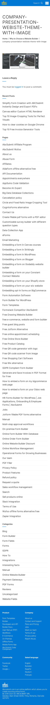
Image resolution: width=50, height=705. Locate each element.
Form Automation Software (16, 295)
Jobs (4, 409)
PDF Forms (8, 584)
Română (28, 666)
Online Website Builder (13, 575)
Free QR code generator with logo (20, 348)
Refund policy (9, 477)
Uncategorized (10, 594)
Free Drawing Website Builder (17, 314)
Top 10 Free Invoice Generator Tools (21, 129)
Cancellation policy (12, 198)
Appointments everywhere (16, 178)
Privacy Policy (9, 468)
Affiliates (6, 164)
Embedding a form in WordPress (19, 254)
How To (6, 555)
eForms (6, 235)
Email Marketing (10, 240)
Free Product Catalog (13, 343)
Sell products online (12, 497)
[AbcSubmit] (4, 3)
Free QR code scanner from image (20, 353)
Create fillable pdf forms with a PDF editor (24, 217)
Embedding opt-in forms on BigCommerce (24, 290)
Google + (5, 669)
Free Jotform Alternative (15, 329)
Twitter (5, 666)
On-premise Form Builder (15, 429)
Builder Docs (7, 627)
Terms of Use (9, 506)
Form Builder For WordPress (16, 300)
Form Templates (10, 305)
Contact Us (8, 212)
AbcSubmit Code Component (9, 648)
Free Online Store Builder (15, 339)
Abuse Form (8, 159)
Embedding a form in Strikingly (18, 249)
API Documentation (12, 173)
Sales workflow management (17, 487)
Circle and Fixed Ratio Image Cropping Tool (24, 202)
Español (28, 669)
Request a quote (10, 482)
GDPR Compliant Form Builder (17, 368)
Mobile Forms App (9, 644)
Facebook (6, 663)
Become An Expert (12, 188)
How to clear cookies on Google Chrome (23, 124)
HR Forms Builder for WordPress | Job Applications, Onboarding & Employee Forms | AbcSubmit (21, 401)
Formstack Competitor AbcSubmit (20, 310)
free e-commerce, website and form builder (24, 319)
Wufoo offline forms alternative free (20, 511)
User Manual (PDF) (9, 630)
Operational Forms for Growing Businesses (24, 453)
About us (7, 154)
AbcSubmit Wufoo (11, 149)
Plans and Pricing (32, 624)
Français (28, 675)
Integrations (8, 560)
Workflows (6, 633)
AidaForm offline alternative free (19, 168)
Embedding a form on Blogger (17, 259)
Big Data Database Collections (17, 193)
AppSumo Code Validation (15, 183)
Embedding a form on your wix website (22, 285)
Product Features (11, 472)
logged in (19, 87)
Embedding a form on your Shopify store (23, 281)
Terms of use (30, 633)
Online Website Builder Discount (18, 443)
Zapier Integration (11, 516)
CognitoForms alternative (15, 207)
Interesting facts (10, 565)
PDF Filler (7, 463)
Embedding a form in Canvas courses (21, 244)
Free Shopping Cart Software (17, 358)
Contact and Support (33, 621)
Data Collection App (12, 230)
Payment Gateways (12, 579)
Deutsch (28, 672)
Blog (4, 531)
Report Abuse (30, 639)
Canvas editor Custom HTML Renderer (22, 111)
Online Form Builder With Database (20, 434)
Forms (5, 545)
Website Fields (9, 599)
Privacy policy (30, 636)
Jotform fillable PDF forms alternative (21, 414)
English (27, 663)
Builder (5, 621)
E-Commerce (7, 636)
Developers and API (10, 624)
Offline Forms (7, 642)
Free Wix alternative (12, 363)
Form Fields (8, 541)
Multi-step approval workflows (18, 424)
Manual (6, 419)
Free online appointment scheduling (20, 334)
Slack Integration (11, 501)
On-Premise (7, 639)
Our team (7, 458)
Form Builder (8, 536)
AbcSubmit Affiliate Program (17, 144)
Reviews (6, 589)
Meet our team (31, 630)
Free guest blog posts (13, 324)
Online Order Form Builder (15, 438)
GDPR (5, 550)
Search (36, 3)
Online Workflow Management (18, 448)
